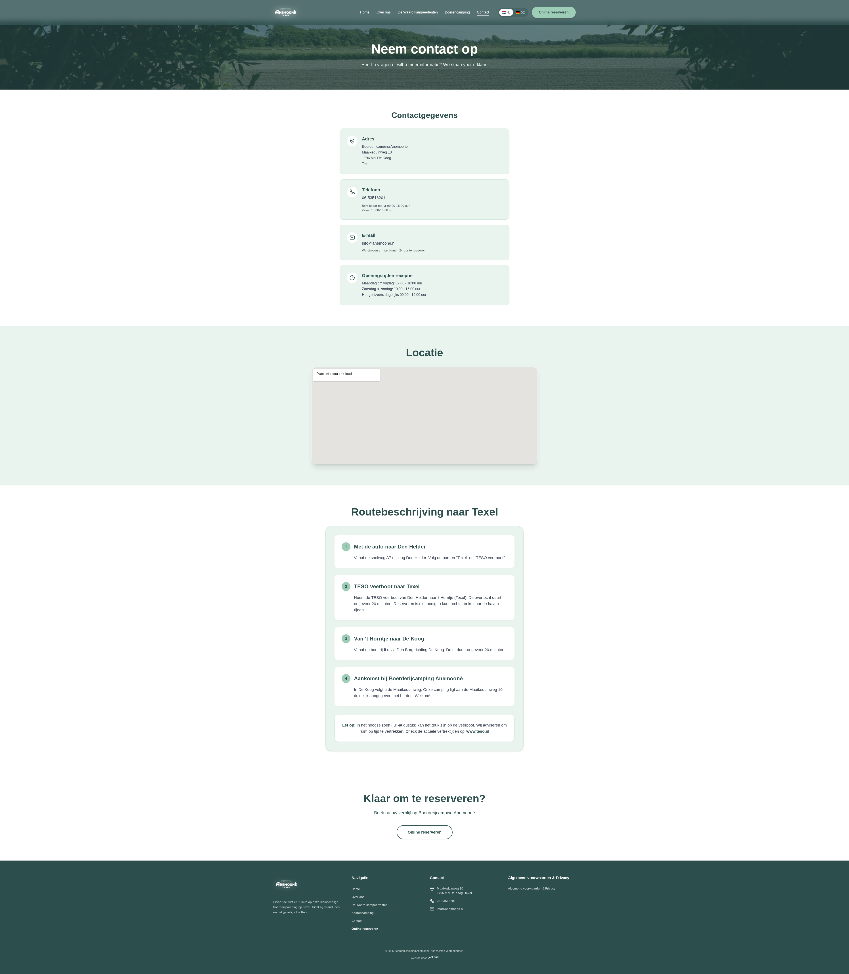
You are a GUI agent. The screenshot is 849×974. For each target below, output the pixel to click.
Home (364, 12)
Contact (483, 12)
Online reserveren (554, 12)
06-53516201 (373, 198)
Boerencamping (457, 12)
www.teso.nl (477, 731)
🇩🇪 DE (520, 12)
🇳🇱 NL (506, 12)
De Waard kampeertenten (418, 12)
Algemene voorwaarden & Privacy (531, 888)
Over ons (384, 12)
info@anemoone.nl (378, 243)
